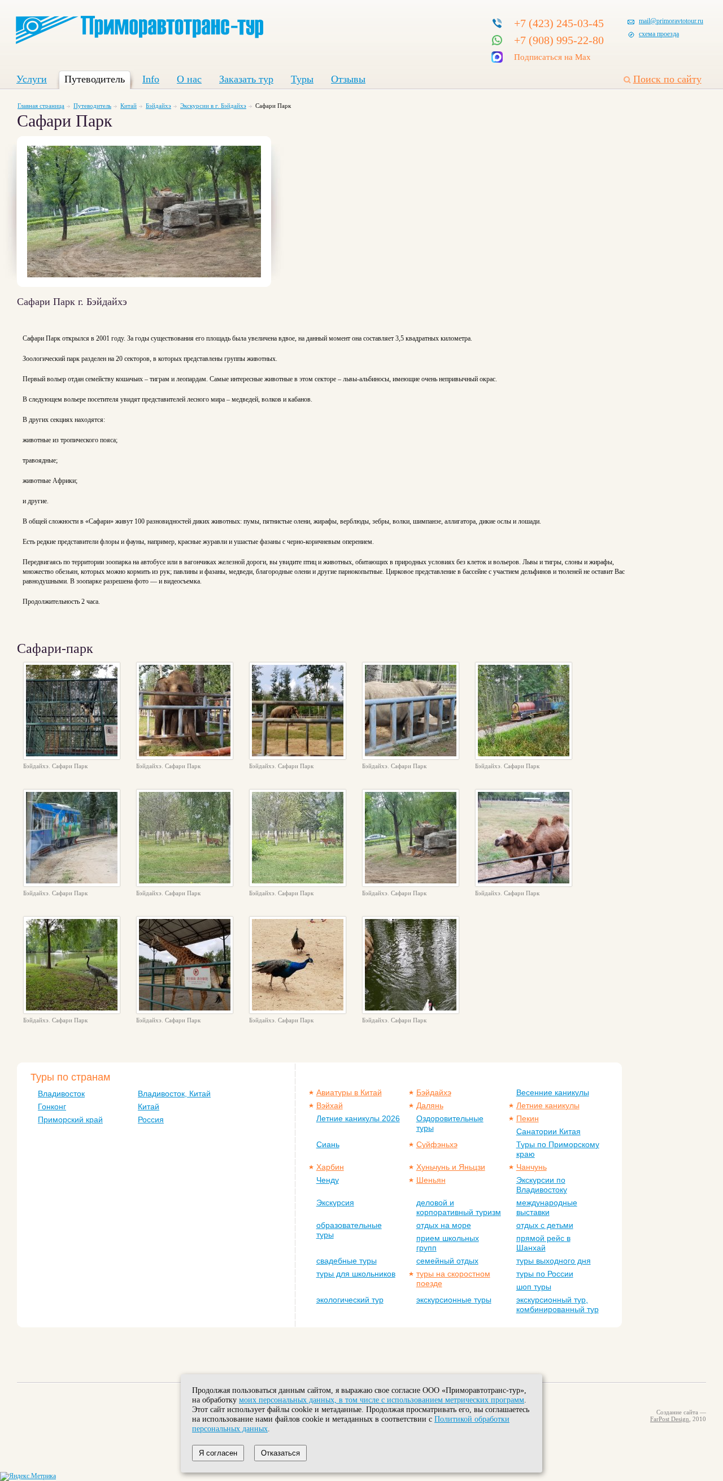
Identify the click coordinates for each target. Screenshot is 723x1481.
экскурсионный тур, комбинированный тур (557, 1304)
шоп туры (533, 1286)
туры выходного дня (553, 1260)
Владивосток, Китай (174, 1093)
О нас (189, 79)
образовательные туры (349, 1230)
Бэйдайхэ (158, 105)
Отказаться (280, 1453)
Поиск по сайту (667, 79)
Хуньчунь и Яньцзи (450, 1166)
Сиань (327, 1144)
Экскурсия (335, 1202)
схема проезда (659, 34)
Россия (151, 1119)
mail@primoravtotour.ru (671, 21)
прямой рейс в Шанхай (543, 1243)
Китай (128, 105)
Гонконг (52, 1106)
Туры (302, 79)
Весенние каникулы (552, 1092)
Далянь (429, 1105)
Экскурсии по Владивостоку (541, 1184)
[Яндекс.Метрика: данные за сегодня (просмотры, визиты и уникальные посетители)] (28, 1476)
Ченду (327, 1179)
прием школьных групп (447, 1243)
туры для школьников (355, 1273)
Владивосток (61, 1093)
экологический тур (350, 1299)
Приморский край (70, 1119)
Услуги (31, 79)
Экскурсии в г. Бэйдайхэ (213, 105)
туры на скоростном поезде (453, 1278)
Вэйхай (329, 1105)
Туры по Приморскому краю (557, 1149)
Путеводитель (94, 79)
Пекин (527, 1118)
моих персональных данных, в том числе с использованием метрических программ (381, 1399)
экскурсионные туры (453, 1299)
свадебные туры (346, 1260)
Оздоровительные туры (450, 1123)
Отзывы (348, 79)
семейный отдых (447, 1260)
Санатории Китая (548, 1131)
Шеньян (431, 1179)
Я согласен (218, 1453)
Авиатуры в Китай (349, 1092)
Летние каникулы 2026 (358, 1118)
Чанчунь (531, 1166)
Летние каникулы (548, 1105)
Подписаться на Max (552, 57)
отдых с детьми (544, 1225)
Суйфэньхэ (437, 1144)
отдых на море (443, 1225)
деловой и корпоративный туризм (458, 1207)
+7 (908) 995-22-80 (559, 40)
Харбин (330, 1166)
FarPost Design (669, 1418)
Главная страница (41, 105)
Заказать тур (246, 79)
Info (150, 79)
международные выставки (546, 1207)
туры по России (544, 1273)
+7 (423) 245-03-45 (559, 23)
